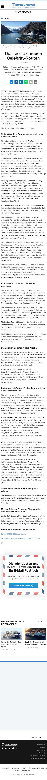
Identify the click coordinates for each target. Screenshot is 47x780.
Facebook (16, 82)
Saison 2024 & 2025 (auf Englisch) (14, 534)
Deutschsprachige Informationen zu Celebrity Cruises (20, 538)
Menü (2, 6)
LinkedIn (21, 82)
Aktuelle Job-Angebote (38, 758)
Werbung (42, 753)
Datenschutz (26, 771)
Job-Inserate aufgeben (37, 756)
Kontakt (42, 747)
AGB (24, 768)
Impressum (41, 745)
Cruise (7, 18)
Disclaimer (15, 768)
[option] (12, 640)
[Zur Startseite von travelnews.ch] (23, 5)
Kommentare (31, 82)
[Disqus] (23, 696)
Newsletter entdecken (22, 585)
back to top (37, 737)
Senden (35, 82)
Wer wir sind (41, 750)
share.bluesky (11, 82)
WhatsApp (26, 82)
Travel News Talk (23, 12)
